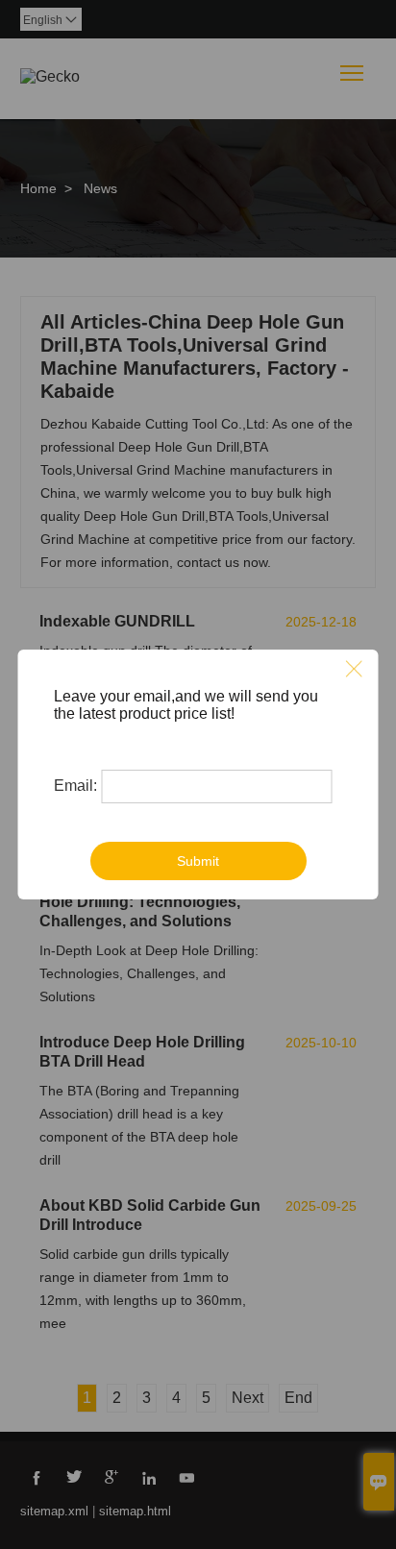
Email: (75, 785)
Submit (198, 861)
